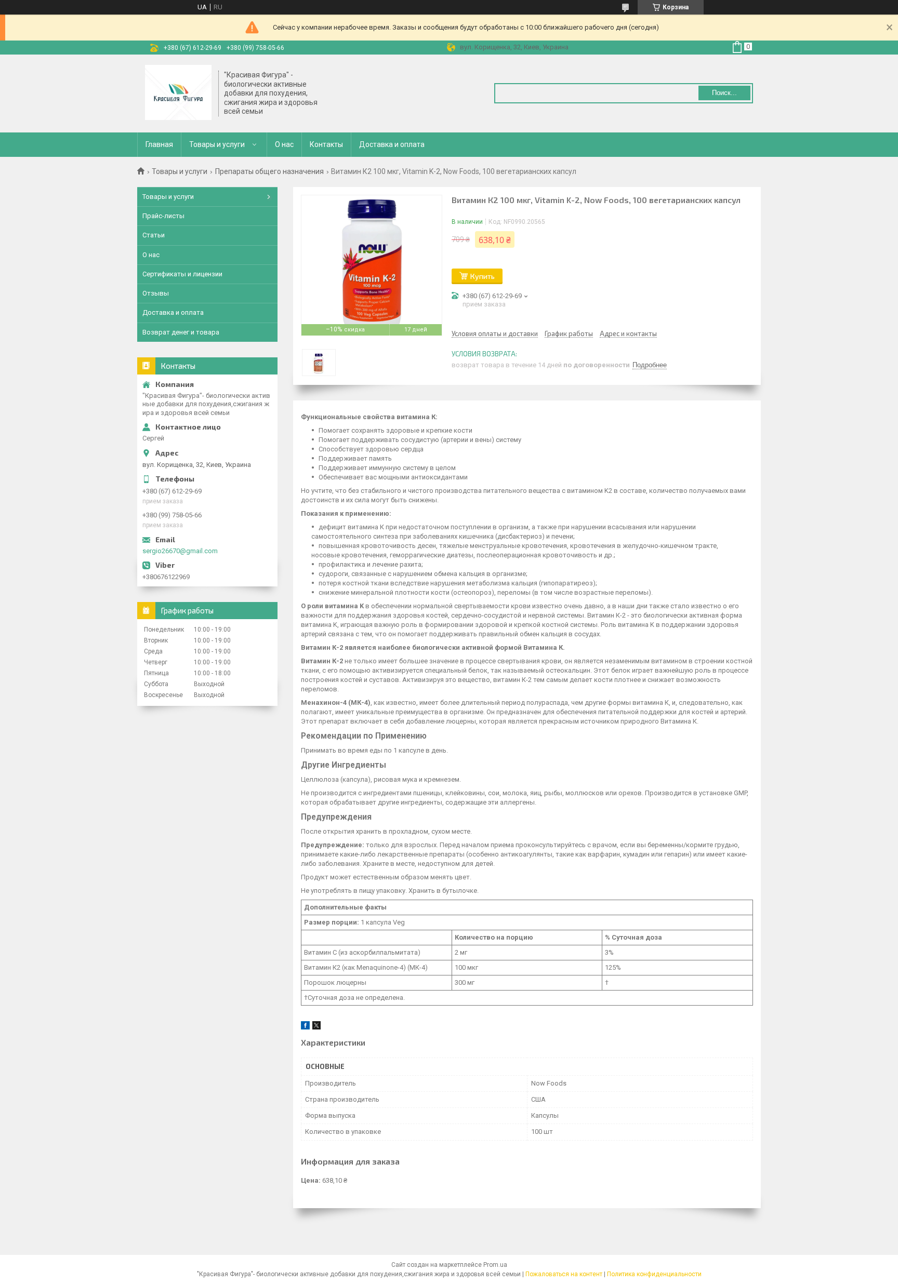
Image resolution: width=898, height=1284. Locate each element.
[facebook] (305, 1027)
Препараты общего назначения (269, 171)
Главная (159, 144)
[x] (316, 1027)
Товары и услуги (217, 144)
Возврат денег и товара (180, 332)
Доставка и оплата (392, 144)
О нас (284, 144)
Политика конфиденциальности (654, 1274)
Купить (482, 276)
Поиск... (724, 93)
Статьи (153, 235)
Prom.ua (495, 1264)
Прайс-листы (163, 216)
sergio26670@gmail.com (180, 551)
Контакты (326, 144)
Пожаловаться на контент (563, 1274)
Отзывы (155, 293)
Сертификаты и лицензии (182, 274)
